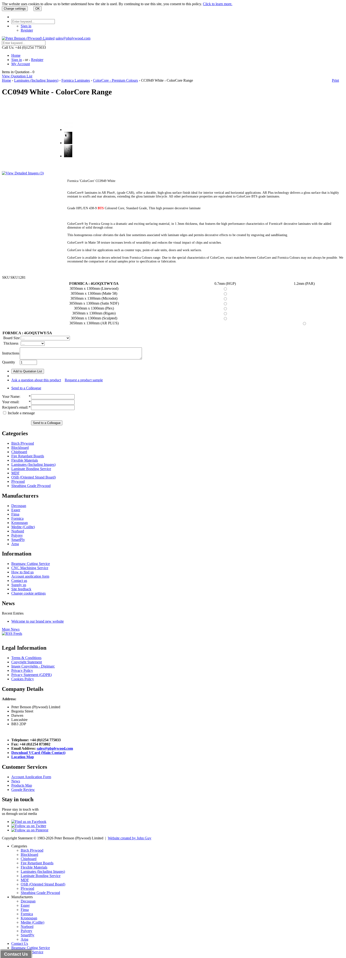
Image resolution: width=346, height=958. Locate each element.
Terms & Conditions (26, 658)
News (15, 781)
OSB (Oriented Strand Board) (33, 477)
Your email (10, 402)
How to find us (22, 572)
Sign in (26, 26)
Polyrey (17, 535)
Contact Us (19, 944)
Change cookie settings (28, 593)
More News (11, 629)
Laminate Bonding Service (31, 469)
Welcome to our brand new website (37, 621)
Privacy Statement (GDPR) (31, 675)
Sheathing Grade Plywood (31, 486)
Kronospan (19, 523)
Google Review (23, 790)
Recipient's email (14, 407)
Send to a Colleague (26, 388)
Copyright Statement (26, 662)
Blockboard (20, 448)
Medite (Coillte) (23, 527)
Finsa (15, 514)
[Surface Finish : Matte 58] (68, 143)
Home (15, 55)
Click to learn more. (217, 4)
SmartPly (18, 540)
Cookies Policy (22, 679)
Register (27, 30)
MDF (15, 473)
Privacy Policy (22, 670)
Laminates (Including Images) (36, 80)
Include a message (21, 413)
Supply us (18, 585)
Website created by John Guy (129, 838)
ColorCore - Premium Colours (115, 80)
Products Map (21, 785)
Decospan (18, 506)
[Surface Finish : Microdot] (68, 156)
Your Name (10, 396)
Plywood (18, 481)
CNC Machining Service (29, 568)
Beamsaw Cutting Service (30, 564)
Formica (17, 518)
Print (335, 80)
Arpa (15, 544)
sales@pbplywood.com (73, 38)
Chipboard (19, 452)
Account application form (30, 576)
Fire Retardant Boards (27, 456)
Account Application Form (31, 777)
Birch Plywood (22, 443)
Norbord (17, 531)
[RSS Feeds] (12, 634)
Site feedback (21, 589)
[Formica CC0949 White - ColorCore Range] (68, 130)
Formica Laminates (75, 80)
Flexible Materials (24, 460)
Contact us (19, 581)
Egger (15, 510)
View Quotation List (17, 76)
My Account (20, 64)
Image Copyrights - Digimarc (33, 666)
